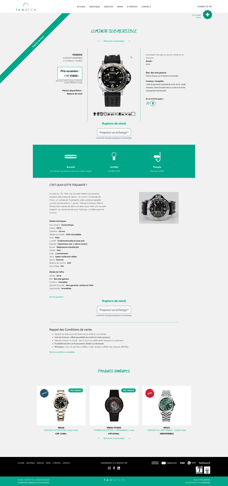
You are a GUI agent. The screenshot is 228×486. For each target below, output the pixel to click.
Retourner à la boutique (114, 41)
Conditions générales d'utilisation (33, 482)
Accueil (81, 6)
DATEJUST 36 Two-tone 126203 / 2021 (61, 430)
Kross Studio (114, 427)
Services (108, 6)
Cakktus (206, 480)
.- (61, 433)
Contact (146, 6)
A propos (132, 6)
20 (148, 103)
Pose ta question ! (56, 296)
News (120, 6)
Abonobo (206, 482)
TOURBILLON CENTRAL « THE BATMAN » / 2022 (114, 430)
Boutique (95, 6)
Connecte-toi (204, 6)
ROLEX (61, 427)
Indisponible (167, 433)
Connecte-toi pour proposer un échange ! (114, 138)
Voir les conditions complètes (62, 352)
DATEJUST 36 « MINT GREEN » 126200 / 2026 (167, 430)
